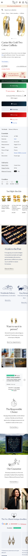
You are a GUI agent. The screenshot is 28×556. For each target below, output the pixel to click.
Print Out (15, 123)
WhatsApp (15, 109)
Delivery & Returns (13, 129)
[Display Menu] (1, 2)
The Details (5, 61)
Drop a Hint (15, 119)
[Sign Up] (16, 2)
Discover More (9, 268)
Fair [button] (2, 183)
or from (21, 66)
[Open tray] (19, 2)
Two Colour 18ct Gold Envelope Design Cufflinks (5, 207)
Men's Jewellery (14, 13)
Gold (15, 139)
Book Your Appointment (13, 342)
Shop (7, 13)
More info (7, 300)
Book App (14, 115)
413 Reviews (23, 524)
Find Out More (13, 427)
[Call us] (26, 2)
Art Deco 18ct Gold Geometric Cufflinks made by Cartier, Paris (16, 208)
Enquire (15, 104)
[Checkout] (23, 2)
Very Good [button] (12, 183)
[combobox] (14, 10)
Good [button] (7, 183)
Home (3, 13)
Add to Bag (15, 86)
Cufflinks (22, 13)
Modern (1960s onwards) (20, 153)
